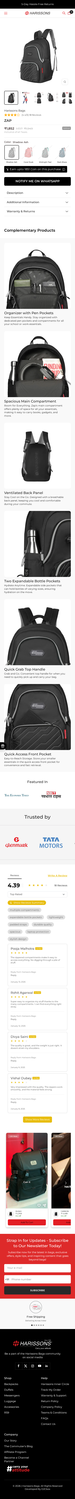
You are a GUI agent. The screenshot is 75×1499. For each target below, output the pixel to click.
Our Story (10, 1440)
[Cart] (69, 13)
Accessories (11, 1406)
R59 (6, 1412)
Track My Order (51, 1389)
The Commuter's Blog (18, 1446)
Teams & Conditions (54, 1412)
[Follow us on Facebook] (18, 1366)
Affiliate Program (15, 1452)
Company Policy (51, 1406)
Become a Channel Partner (16, 1459)
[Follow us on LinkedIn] (46, 1366)
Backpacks (11, 1384)
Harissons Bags (14, 110)
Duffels (8, 1389)
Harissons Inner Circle (55, 1384)
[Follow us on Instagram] (32, 1366)
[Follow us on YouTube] (39, 1366)
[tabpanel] (36, 1311)
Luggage (10, 1401)
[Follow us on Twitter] (25, 1366)
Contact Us (48, 1424)
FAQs (44, 1418)
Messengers (12, 1395)
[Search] (64, 13)
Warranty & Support (53, 1395)
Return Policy (49, 1401)
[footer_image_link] (32, 1344)
